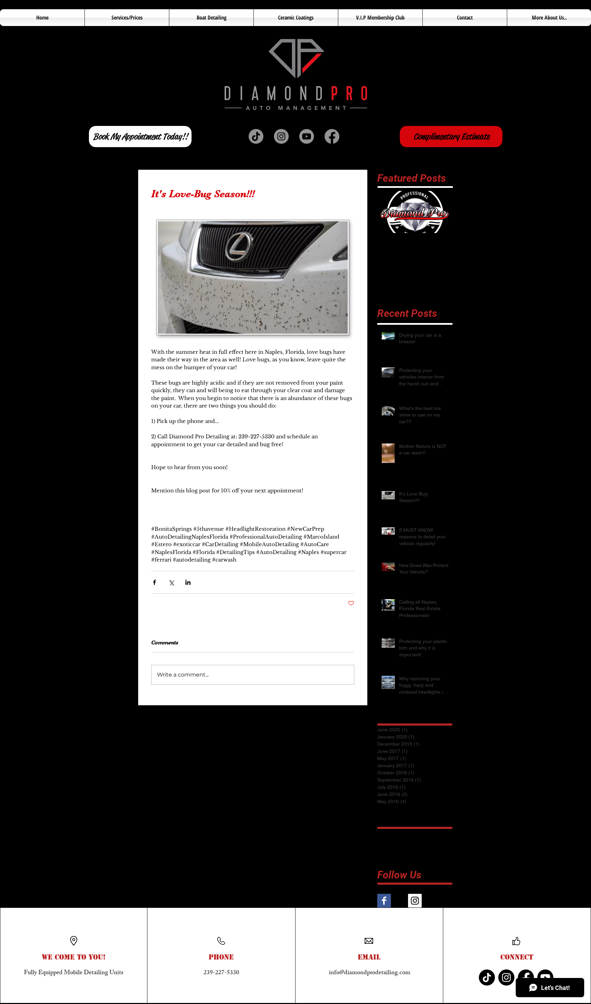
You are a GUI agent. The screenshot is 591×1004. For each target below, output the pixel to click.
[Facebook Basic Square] (384, 901)
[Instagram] (506, 977)
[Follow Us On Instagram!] (281, 136)
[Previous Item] (388, 212)
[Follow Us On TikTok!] (256, 136)
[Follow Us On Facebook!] (332, 136)
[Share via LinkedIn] (188, 582)
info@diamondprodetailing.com (369, 973)
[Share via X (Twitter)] (171, 582)
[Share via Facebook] (154, 582)
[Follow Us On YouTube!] (306, 136)
